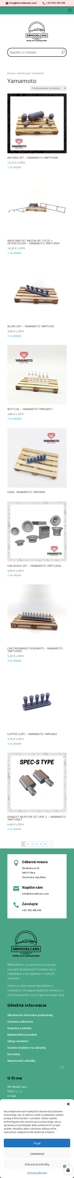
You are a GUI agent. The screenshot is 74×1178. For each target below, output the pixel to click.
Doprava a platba (19, 1028)
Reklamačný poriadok (22, 1034)
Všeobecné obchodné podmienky (30, 1015)
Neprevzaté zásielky (21, 1060)
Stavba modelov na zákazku (26, 1047)
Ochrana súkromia (37, 1172)
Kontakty (13, 1054)
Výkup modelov (17, 1041)
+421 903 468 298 (55, 2)
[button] (68, 1104)
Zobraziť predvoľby (37, 1164)
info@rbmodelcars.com (23, 3)
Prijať (37, 1143)
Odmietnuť (37, 1154)
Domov (11, 73)
